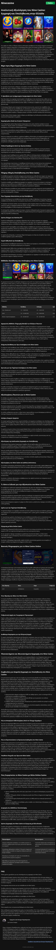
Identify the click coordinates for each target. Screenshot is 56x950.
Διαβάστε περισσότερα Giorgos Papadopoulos (40, 941)
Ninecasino (7, 3)
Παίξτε (50, 3)
